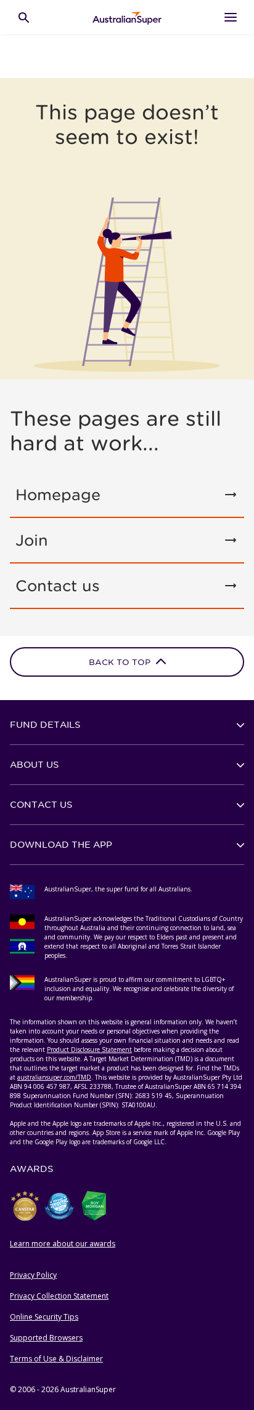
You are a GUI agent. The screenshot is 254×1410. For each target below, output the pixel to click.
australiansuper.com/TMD (54, 1077)
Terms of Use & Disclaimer (56, 1358)
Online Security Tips (44, 1317)
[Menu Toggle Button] (230, 17)
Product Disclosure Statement (89, 1049)
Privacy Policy (33, 1275)
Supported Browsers (46, 1337)
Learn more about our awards (62, 1243)
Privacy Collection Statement (59, 1296)
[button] (127, 725)
